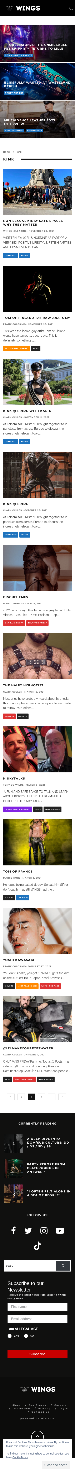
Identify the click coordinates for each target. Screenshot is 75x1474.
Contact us (40, 1412)
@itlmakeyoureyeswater (28, 1048)
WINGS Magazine (15, 231)
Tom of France (17, 871)
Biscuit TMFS (15, 597)
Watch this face (50, 986)
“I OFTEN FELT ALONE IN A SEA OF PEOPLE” (49, 1193)
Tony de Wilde (13, 785)
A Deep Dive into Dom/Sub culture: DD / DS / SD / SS (48, 1142)
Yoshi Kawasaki (19, 960)
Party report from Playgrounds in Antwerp (46, 1168)
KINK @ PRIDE (15, 504)
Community (11, 255)
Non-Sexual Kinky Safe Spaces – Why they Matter (34, 222)
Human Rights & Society (18, 809)
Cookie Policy (20, 1457)
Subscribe (37, 1354)
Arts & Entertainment (17, 348)
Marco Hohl (11, 603)
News (36, 348)
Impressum (21, 1408)
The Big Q (23, 898)
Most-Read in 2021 (27, 986)
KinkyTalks (14, 778)
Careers (60, 1405)
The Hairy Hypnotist (23, 685)
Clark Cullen (12, 417)
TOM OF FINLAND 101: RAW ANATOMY (36, 318)
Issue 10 (22, 716)
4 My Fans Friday (14, 623)
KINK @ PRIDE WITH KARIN (27, 411)
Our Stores (37, 1405)
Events (25, 255)
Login (63, 1408)
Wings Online (52, 809)
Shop (16, 1405)
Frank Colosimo (14, 324)
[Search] (63, 1266)
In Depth (9, 716)
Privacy (44, 1408)
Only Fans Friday (37, 623)
